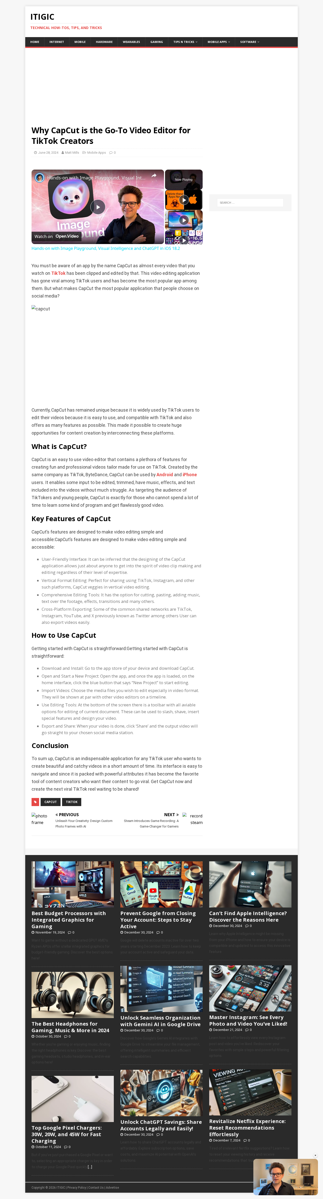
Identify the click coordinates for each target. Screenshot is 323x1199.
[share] (153, 175)
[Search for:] (250, 202)
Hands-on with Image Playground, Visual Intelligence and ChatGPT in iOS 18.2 (97, 178)
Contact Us (96, 1187)
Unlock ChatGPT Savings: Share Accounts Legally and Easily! (161, 1125)
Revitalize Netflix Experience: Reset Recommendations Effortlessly (247, 1128)
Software (248, 42)
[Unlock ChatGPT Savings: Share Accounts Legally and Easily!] (161, 1113)
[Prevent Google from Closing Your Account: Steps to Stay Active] (161, 904)
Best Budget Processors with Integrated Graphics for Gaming (69, 920)
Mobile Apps (217, 42)
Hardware (104, 42)
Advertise (112, 1187)
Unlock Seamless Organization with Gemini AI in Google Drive (160, 1021)
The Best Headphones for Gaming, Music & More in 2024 (70, 1027)
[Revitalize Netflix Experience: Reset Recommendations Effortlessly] (250, 1113)
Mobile (80, 42)
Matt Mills (72, 152)
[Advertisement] (161, 83)
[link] (40, 178)
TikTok (58, 273)
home (34, 42)
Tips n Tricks (183, 42)
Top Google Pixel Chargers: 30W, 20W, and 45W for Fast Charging (67, 1134)
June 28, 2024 (48, 152)
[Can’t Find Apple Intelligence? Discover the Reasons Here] (250, 904)
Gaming (156, 42)
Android (164, 474)
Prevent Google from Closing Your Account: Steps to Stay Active (158, 920)
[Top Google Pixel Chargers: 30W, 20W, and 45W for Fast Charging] (73, 1119)
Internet (56, 42)
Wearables (131, 42)
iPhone (190, 474)
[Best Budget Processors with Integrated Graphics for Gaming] (73, 904)
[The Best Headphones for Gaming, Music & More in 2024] (73, 1015)
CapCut (50, 802)
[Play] (184, 200)
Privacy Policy (76, 1187)
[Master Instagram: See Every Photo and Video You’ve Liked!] (250, 1008)
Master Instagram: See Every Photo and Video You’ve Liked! (248, 1020)
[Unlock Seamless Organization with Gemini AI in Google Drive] (161, 1009)
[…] (90, 1167)
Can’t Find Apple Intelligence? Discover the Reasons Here (248, 916)
